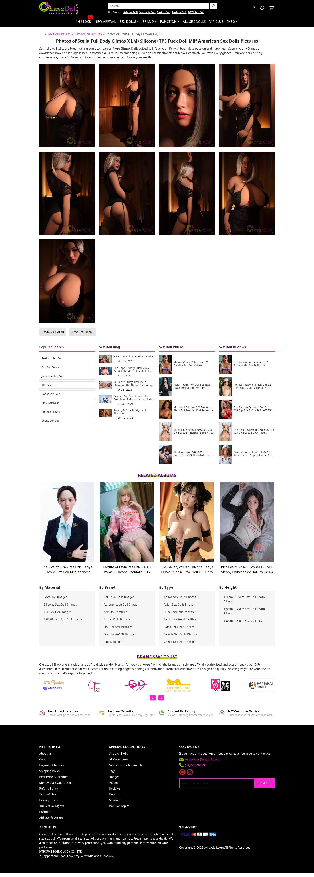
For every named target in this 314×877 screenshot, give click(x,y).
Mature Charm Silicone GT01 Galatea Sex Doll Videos (191, 364)
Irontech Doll (147, 12)
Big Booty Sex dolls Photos (182, 619)
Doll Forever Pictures (118, 627)
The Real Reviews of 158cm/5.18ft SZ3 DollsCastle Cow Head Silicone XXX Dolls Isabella (254, 431)
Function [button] (168, 21)
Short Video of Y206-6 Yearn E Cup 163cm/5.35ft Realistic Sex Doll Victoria (192, 454)
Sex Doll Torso (50, 367)
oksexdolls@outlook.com (202, 759)
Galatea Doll (130, 12)
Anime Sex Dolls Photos (180, 597)
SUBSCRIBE (264, 783)
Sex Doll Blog (109, 347)
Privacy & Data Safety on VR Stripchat (130, 412)
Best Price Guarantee (53, 777)
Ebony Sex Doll (50, 420)
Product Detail (82, 332)
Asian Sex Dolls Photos (179, 604)
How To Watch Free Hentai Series (134, 356)
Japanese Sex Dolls (53, 376)
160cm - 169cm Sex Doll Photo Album (244, 599)
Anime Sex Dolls (51, 411)
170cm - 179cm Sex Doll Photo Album (244, 611)
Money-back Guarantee (55, 783)
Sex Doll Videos (171, 347)
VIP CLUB (216, 21)
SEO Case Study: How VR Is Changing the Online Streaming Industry (133, 384)
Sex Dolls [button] (128, 21)
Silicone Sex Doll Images (60, 604)
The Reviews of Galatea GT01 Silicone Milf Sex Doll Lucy (251, 364)
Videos (113, 783)
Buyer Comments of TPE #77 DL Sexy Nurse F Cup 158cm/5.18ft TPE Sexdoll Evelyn (253, 454)
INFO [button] (231, 21)
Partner (44, 812)
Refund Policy (48, 788)
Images (114, 777)
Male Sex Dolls (50, 403)
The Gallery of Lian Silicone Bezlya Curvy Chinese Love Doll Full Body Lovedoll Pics (187, 569)
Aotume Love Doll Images (121, 604)
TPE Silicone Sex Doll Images (63, 619)
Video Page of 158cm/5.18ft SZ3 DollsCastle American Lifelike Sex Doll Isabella (194, 431)
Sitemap (114, 800)
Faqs (112, 794)
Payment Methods (52, 765)
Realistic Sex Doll (52, 358)
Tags (112, 771)
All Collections (118, 759)
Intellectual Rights (51, 806)
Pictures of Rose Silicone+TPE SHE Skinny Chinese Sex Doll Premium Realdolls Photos (247, 569)
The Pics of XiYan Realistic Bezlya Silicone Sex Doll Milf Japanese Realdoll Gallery (67, 569)
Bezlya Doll (163, 12)
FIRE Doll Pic (112, 642)
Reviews (114, 788)
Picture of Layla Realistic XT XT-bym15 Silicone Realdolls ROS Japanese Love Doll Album (127, 569)
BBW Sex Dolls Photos (179, 612)
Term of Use (47, 794)
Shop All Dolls (118, 754)
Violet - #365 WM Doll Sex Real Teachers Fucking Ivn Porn (192, 386)
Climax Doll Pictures (88, 34)
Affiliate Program (51, 818)
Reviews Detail (53, 332)
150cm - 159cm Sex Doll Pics (243, 621)
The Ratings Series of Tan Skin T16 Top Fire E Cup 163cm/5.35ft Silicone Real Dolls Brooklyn (253, 409)
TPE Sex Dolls (50, 385)
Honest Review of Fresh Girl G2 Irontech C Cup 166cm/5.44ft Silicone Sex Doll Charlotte (252, 386)
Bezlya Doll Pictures (117, 619)
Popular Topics (119, 806)
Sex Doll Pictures (59, 34)
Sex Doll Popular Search (125, 765)
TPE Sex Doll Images (57, 612)
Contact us (46, 759)
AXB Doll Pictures (115, 612)
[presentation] (153, 697)
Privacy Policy (48, 800)
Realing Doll (179, 12)
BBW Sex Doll (196, 12)
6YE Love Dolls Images (119, 597)
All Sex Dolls (194, 21)
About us (45, 754)
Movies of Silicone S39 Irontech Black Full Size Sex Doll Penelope (193, 409)
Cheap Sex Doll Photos (179, 642)
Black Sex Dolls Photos (179, 627)
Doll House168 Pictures (120, 634)
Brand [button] (148, 21)
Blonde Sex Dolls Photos (180, 634)
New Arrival (105, 21)
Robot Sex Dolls (51, 394)
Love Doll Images (55, 597)
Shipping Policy (49, 771)
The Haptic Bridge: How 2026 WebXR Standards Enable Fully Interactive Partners (132, 370)
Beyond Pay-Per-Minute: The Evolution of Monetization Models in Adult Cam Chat (134, 398)
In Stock (84, 20)
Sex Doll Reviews (232, 347)
